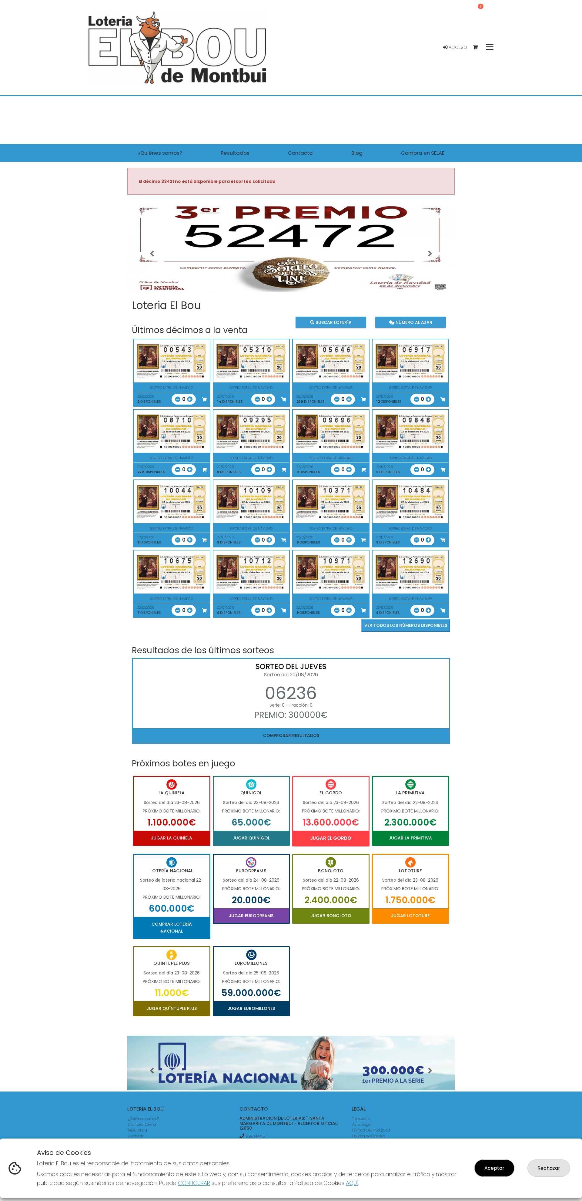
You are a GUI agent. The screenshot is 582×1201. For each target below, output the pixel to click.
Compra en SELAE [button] (422, 152)
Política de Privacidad (371, 1130)
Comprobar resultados (291, 735)
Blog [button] (357, 152)
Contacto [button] (300, 152)
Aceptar (494, 1168)
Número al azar (413, 322)
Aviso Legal (362, 1124)
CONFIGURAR (194, 1183)
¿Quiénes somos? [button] (160, 152)
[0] (478, 47)
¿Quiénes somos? (143, 1118)
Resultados (137, 1130)
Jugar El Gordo (330, 838)
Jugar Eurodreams (251, 916)
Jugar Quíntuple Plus (171, 1008)
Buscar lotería (333, 322)
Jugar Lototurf (410, 916)
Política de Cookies (368, 1136)
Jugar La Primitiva (410, 838)
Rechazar (548, 1168)
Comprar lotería (142, 1124)
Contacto (136, 1136)
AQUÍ (352, 1183)
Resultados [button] (235, 152)
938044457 (255, 1136)
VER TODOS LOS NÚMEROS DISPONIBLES (405, 625)
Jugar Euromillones (251, 1008)
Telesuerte (361, 1118)
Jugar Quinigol (251, 838)
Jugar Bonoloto (330, 916)
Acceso (457, 47)
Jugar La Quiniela (171, 838)
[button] (151, 253)
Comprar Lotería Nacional (172, 927)
